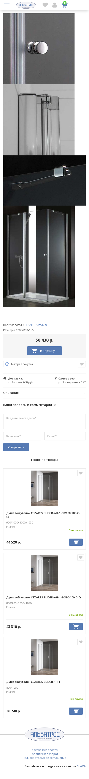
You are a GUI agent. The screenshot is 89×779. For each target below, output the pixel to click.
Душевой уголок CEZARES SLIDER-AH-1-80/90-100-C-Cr (43, 597)
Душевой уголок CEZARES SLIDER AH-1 (33, 682)
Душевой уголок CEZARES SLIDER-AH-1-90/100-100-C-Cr (43, 515)
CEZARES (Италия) (36, 325)
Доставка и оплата (45, 750)
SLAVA (81, 766)
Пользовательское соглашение (44, 758)
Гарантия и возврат (44, 754)
